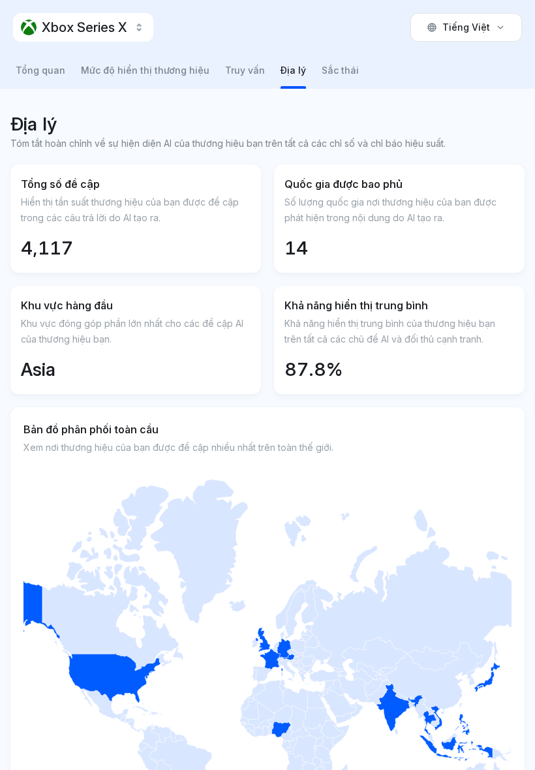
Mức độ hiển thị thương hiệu (145, 70)
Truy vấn (245, 70)
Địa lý (293, 70)
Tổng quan (40, 70)
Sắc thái (340, 70)
